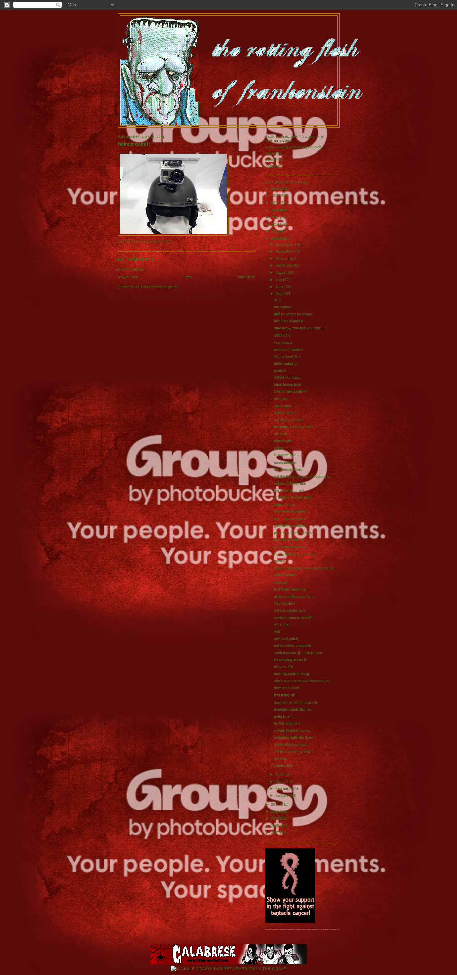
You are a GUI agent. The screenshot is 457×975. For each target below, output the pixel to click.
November (284, 251)
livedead (280, 582)
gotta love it (283, 716)
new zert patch (286, 638)
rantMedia (273, 153)
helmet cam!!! (134, 144)
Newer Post (127, 277)
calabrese (273, 166)
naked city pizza (287, 377)
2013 (275, 231)
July (279, 280)
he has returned (287, 723)
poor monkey (284, 504)
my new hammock (289, 420)
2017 (275, 203)
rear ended (283, 342)
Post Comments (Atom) (160, 287)
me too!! (280, 434)
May (279, 294)
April (279, 774)
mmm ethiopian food (290, 744)
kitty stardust (284, 603)
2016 (275, 210)
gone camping (285, 363)
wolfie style (283, 406)
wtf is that (281, 624)
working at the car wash (293, 751)
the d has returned (289, 490)
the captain (283, 307)
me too (279, 561)
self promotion (285, 575)
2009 (275, 818)
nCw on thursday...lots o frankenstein (304, 568)
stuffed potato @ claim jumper (298, 653)
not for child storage (290, 483)
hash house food (287, 384)
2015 (275, 217)
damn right (282, 441)
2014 (275, 224)
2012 (275, 238)
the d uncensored (288, 469)
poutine (280, 370)
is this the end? (286, 455)
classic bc (282, 335)
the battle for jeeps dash (293, 427)
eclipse (279, 448)
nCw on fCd (283, 667)
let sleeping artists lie (290, 660)
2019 (275, 189)
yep (277, 631)
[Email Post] (175, 241)
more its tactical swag (291, 674)
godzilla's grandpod (289, 526)
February (283, 788)
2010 (275, 811)
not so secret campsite (292, 646)
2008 (275, 826)
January (282, 795)
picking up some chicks (293, 533)
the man (280, 758)
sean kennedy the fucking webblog (293, 147)
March (281, 781)
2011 (275, 804)
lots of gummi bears (290, 518)
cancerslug (274, 160)
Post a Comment (131, 269)
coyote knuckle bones (292, 730)
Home (187, 277)
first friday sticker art (290, 589)
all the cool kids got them (294, 596)
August (281, 272)
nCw (277, 300)
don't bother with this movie (296, 702)
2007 (275, 833)
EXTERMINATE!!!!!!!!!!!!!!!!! (295, 554)
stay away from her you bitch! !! (299, 328)
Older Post (246, 277)
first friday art (284, 695)
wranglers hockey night (293, 497)
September (284, 265)
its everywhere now (290, 547)
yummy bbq (283, 766)
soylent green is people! (293, 617)
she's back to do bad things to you (302, 681)
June (279, 287)
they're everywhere (289, 511)
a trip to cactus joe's (290, 610)
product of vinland (288, 349)
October (282, 258)
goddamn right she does (293, 737)
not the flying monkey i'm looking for (303, 476)
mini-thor (281, 399)
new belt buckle (286, 688)
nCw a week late (287, 356)
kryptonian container (290, 391)
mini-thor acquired (288, 321)
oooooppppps (285, 462)
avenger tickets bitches (293, 709)
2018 (275, 196)
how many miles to (289, 540)
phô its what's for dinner (293, 314)
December (284, 244)
